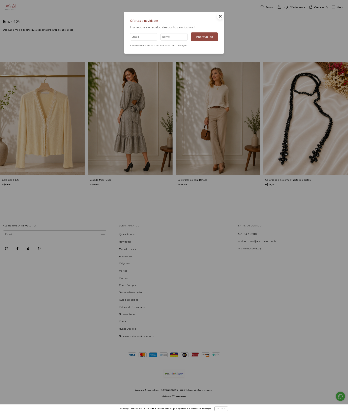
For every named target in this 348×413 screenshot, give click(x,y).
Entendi (221, 409)
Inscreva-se (204, 37)
